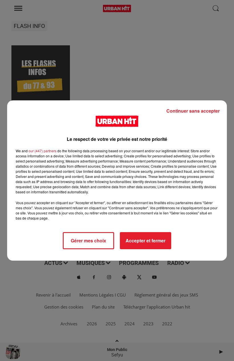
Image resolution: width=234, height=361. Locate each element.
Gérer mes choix (88, 240)
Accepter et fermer (146, 240)
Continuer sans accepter (193, 111)
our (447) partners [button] (43, 150)
